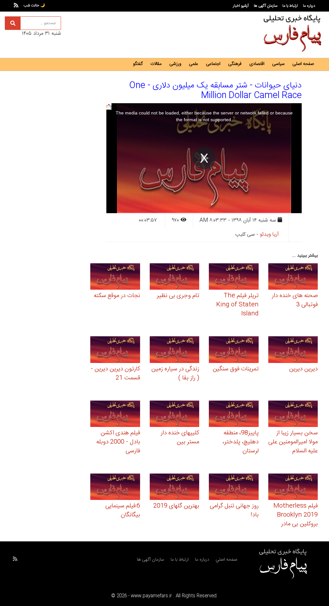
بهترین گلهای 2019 (176, 506)
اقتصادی (256, 64)
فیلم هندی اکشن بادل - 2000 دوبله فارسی (118, 442)
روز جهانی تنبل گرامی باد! (234, 510)
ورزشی (175, 64)
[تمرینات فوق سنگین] (234, 350)
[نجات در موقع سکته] (115, 277)
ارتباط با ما (290, 6)
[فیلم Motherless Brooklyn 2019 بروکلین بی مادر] (293, 488)
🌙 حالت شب (34, 5)
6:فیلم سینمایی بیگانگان (122, 510)
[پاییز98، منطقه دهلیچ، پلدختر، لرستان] (234, 415)
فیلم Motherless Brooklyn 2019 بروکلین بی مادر (295, 515)
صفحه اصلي (226, 560)
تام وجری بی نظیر (178, 296)
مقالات (156, 64)
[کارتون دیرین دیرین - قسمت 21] (115, 350)
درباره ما (309, 6)
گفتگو (138, 64)
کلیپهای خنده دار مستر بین (180, 437)
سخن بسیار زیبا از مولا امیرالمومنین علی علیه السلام (293, 442)
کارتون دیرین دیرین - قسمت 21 (115, 373)
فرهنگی (235, 64)
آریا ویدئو (269, 234)
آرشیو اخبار (241, 6)
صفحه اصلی (303, 64)
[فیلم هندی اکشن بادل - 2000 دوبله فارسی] (115, 415)
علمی (193, 64)
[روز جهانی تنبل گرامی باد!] (234, 488)
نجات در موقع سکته (117, 296)
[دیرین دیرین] (293, 350)
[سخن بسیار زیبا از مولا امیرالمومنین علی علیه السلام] (293, 415)
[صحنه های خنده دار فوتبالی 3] (293, 277)
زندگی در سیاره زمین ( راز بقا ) (175, 373)
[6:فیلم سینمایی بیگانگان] (115, 488)
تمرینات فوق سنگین (236, 369)
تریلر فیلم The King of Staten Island (237, 305)
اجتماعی (213, 64)
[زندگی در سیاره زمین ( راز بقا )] (175, 350)
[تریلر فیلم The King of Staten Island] (234, 277)
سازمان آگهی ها (265, 6)
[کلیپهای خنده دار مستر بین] (175, 415)
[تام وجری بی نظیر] (175, 277)
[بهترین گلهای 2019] (175, 488)
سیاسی (278, 64)
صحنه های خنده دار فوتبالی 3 (295, 300)
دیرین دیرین (303, 369)
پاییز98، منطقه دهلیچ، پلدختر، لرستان (241, 442)
